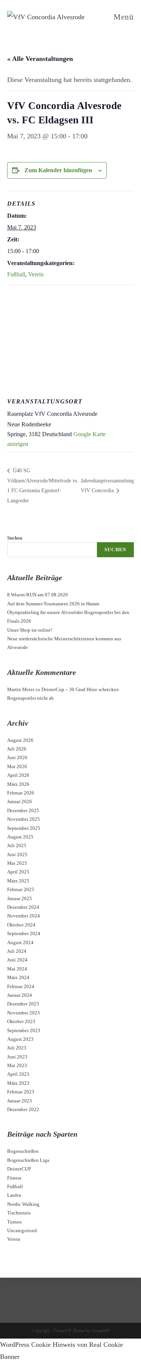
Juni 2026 (17, 757)
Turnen (14, 1222)
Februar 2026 (20, 793)
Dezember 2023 (23, 1004)
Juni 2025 (17, 854)
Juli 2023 (16, 1048)
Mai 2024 (17, 969)
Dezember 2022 (23, 1109)
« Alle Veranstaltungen (40, 58)
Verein (36, 274)
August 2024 (20, 942)
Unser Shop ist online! (29, 630)
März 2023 (18, 1083)
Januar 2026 (19, 801)
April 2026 (18, 775)
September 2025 (23, 828)
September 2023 (23, 1030)
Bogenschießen (23, 1151)
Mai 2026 (17, 766)
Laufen (14, 1195)
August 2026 (20, 740)
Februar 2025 (20, 889)
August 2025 (20, 837)
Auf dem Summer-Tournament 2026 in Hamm (53, 603)
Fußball (16, 274)
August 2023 (20, 1039)
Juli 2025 (16, 845)
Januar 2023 (19, 1101)
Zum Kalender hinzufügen (58, 170)
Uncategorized (22, 1230)
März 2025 (18, 881)
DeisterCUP (19, 1169)
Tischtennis (19, 1213)
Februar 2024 (20, 986)
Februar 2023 (20, 1092)
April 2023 (18, 1074)
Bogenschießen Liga (28, 1160)
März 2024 (18, 977)
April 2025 (18, 872)
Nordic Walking (23, 1204)
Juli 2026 (16, 749)
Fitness (14, 1178)
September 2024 (23, 933)
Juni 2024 (17, 960)
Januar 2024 (19, 995)
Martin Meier (20, 689)
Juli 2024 (16, 951)
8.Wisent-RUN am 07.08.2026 (37, 594)
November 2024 (23, 916)
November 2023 (23, 1013)
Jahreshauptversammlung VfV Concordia (107, 485)
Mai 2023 (17, 1065)
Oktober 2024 (21, 925)
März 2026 (18, 784)
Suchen (14, 538)
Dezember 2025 (23, 810)
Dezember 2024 (23, 907)
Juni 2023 (17, 1057)
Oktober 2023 (21, 1021)
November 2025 (23, 819)
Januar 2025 (19, 898)
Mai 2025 (17, 863)
